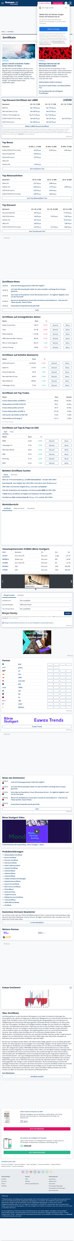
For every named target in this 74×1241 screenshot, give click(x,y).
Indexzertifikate (9, 876)
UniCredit (21, 681)
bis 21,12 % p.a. (35, 115)
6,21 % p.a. (37, 183)
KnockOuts (31, 508)
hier (54, 616)
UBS (19, 701)
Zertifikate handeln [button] (37, 1077)
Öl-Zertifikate (8, 889)
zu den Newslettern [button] (37, 922)
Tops (5, 432)
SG (19, 697)
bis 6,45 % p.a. (35, 118)
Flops (12, 432)
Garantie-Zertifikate (11, 868)
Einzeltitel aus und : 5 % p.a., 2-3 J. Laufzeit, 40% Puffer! (27, 497)
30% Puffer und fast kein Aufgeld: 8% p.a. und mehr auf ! (24, 487)
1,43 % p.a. (54, 216)
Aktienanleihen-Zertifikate (13, 855)
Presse (3, 1183)
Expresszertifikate (10, 863)
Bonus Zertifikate (20, 1164)
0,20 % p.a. (52, 150)
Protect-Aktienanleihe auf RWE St (13, 411)
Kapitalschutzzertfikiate (12, 881)
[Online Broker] (12, 4)
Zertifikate (11, 31)
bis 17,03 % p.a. (51, 115)
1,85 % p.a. (37, 216)
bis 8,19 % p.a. (51, 111)
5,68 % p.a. (52, 183)
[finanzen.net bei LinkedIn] (39, 1172)
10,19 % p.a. (68, 220)
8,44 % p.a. (37, 187)
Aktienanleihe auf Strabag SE (12, 418)
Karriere (3, 1181)
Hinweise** (21, 134)
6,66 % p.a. (68, 227)
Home (3, 31)
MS (19, 694)
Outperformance (10, 895)
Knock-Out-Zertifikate (11, 884)
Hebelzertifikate (9, 873)
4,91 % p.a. (37, 220)
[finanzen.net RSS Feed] (51, 1172)
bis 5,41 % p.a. (51, 118)
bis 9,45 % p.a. (35, 111)
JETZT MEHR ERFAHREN (37, 1152)
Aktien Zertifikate (31, 1164)
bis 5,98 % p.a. (35, 122)
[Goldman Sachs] (4, 671)
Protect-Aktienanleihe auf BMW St (14, 401)
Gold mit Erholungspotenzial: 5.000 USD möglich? (27, 286)
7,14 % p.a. (52, 187)
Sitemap (3, 1186)
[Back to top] (69, 1239)
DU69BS (5, 563)
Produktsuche (6, 600)
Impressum (52, 1179)
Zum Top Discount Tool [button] (37, 231)
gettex (20, 668)
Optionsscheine (19, 508)
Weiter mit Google (53, 29)
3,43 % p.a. (52, 190)
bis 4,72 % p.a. (67, 118)
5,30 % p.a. (68, 216)
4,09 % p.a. (68, 187)
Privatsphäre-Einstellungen (57, 1188)
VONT (20, 704)
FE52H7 (4, 556)
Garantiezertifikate (43, 1164)
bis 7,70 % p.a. (51, 108)
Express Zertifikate (18, 1166)
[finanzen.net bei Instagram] (23, 1172)
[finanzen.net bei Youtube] (31, 1172)
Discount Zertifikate (7, 1164)
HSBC (20, 678)
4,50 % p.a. (37, 194)
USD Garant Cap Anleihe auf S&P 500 (15, 415)
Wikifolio (21, 707)
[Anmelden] (70, 3)
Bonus (68, 325)
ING (19, 674)
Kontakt (3, 1179)
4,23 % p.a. (37, 150)
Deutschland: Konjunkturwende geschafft (25, 306)
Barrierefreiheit (53, 1190)
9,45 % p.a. (37, 154)
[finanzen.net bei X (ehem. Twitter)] (35, 1172)
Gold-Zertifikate (9, 871)
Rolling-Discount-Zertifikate (13, 897)
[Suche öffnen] (66, 3)
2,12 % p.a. (54, 227)
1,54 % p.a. (37, 164)
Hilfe (26, 1179)
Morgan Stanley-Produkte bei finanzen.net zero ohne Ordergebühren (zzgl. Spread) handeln (29, 623)
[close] (66, 8)
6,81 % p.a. (37, 213)
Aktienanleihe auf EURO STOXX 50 (14, 404)
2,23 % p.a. (37, 227)
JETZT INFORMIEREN (37, 1129)
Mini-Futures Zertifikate (12, 887)
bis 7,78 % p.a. (35, 108)
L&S (19, 691)
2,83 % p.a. (37, 223)
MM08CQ (5, 559)
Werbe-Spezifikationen (32, 1183)
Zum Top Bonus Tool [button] (37, 169)
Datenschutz (52, 1181)
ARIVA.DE (69, 1214)
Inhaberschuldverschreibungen (15, 879)
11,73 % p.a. (68, 213)
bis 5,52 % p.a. (51, 122)
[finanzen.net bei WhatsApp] (47, 1172)
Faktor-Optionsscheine (12, 866)
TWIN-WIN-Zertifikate (11, 902)
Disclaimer (52, 1183)
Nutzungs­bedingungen (56, 1186)
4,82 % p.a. (52, 194)
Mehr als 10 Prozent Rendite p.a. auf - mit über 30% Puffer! (29, 480)
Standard (20, 595)
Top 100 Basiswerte (8, 609)
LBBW (20, 687)
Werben (27, 1181)
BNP (19, 664)
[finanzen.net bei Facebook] (27, 1172)
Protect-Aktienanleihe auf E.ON (13, 408)
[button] (44, 3)
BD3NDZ (5, 566)
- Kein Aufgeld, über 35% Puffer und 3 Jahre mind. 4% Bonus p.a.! (29, 483)
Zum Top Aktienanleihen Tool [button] (37, 198)
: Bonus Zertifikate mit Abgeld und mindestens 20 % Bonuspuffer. (27, 494)
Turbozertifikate (10, 900)
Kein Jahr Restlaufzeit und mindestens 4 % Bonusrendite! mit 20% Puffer (29, 490)
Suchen (67, 613)
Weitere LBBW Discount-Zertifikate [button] (37, 126)
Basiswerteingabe (7, 604)
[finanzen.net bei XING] (43, 1172)
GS (19, 671)
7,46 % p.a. (68, 223)
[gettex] (4, 668)
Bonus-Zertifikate (10, 858)
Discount (55, 325)
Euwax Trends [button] (37, 727)
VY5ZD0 (5, 570)
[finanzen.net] (11, 2)
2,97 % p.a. (37, 157)
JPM (19, 684)
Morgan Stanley (9, 595)
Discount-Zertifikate (11, 860)
